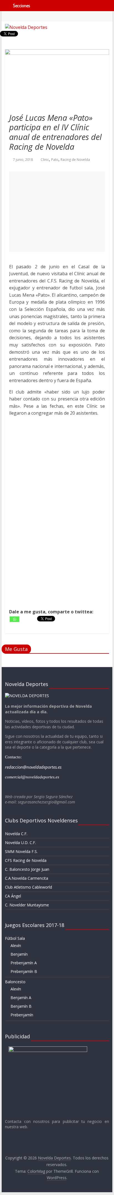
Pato (54, 159)
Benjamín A (21, 997)
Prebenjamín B (24, 971)
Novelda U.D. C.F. (20, 842)
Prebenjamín (22, 1014)
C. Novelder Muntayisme (27, 905)
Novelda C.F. (16, 833)
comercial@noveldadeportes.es (32, 777)
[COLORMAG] (27, 695)
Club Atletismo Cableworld (28, 887)
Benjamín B (21, 1006)
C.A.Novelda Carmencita (26, 878)
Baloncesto (15, 981)
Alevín (16, 945)
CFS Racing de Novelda (25, 860)
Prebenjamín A (24, 962)
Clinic (45, 159)
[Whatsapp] (14, 619)
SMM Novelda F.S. (21, 851)
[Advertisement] (57, 211)
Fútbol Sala (15, 938)
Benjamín (19, 954)
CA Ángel (13, 896)
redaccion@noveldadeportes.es (33, 767)
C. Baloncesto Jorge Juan (27, 869)
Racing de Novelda (75, 159)
